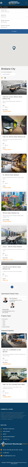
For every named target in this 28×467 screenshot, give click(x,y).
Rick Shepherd (13, 298)
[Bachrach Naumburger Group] (14, 3)
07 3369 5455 (5, 7)
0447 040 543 (5, 312)
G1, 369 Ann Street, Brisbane (11, 175)
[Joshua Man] (12, 307)
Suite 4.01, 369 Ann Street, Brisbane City (14, 136)
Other (4, 322)
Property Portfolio (6, 326)
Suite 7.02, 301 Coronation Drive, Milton (14, 384)
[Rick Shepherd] (5, 302)
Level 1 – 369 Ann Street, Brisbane (12, 246)
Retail (4, 324)
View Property (14, 91)
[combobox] (14, 12)
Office (4, 321)
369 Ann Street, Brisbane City (11, 213)
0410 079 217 (12, 301)
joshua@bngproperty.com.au (8, 311)
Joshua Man (5, 309)
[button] (15, 50)
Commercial (4, 319)
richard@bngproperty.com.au (15, 300)
